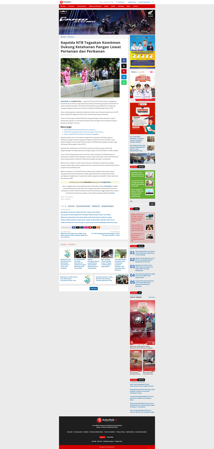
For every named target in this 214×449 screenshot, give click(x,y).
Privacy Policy (121, 432)
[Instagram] (86, 227)
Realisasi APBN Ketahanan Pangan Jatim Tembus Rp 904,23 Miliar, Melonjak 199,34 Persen (88, 220)
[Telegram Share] (124, 77)
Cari (131, 201)
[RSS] (98, 227)
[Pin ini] (124, 71)
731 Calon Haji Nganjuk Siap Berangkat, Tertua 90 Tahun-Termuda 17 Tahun (105, 233)
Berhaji (94, 441)
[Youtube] (90, 227)
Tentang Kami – (78, 432)
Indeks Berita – (130, 432)
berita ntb (71, 206)
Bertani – (100, 441)
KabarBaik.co (65, 101)
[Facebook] (74, 227)
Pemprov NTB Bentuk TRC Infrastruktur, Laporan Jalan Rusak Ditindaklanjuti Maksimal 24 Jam (89, 222)
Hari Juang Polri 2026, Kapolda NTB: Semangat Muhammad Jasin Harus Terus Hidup (86, 214)
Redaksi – (87, 432)
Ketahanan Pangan (107, 206)
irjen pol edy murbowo (83, 206)
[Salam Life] (82, 227)
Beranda (69, 432)
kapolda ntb (95, 206)
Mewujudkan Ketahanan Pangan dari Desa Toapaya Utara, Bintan (80, 212)
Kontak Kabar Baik (141, 432)
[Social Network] (153, 2)
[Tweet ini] (124, 66)
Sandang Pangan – (109, 441)
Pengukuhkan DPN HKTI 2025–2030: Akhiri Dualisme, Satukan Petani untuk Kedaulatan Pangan (142, 391)
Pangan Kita (118, 441)
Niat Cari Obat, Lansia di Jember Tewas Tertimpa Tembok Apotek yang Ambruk (106, 263)
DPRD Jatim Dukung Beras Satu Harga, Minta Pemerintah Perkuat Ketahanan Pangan (86, 217)
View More (94, 288)
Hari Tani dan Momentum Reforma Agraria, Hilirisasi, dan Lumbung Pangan (142, 411)
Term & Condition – (110, 432)
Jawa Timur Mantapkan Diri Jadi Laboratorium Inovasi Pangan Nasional (141, 385)
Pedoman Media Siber (96, 432)
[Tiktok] (94, 227)
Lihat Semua (151, 297)
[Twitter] (78, 227)
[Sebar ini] (124, 60)
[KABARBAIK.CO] (66, 2)
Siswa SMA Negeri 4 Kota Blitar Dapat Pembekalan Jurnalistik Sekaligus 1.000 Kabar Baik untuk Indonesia (121, 265)
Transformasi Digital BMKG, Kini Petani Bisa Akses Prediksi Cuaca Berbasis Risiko (141, 398)
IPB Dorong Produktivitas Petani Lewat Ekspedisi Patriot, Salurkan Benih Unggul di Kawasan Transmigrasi (142, 405)
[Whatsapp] (124, 82)
